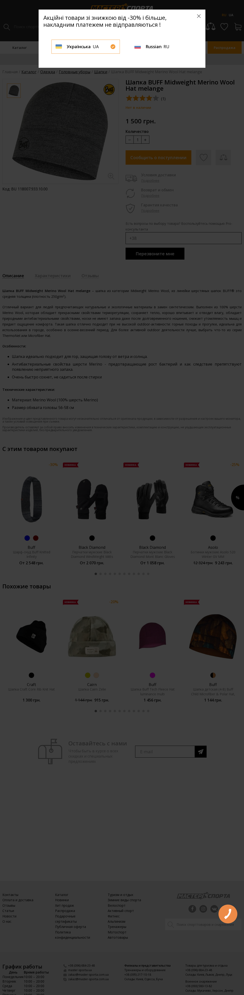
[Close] (199, 16)
